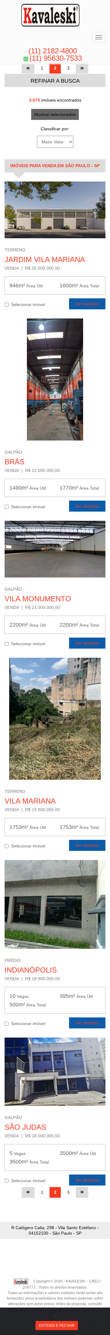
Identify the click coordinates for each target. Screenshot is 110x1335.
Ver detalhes (87, 303)
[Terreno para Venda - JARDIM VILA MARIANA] (55, 210)
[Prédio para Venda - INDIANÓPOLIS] (55, 904)
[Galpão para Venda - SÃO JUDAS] (55, 1072)
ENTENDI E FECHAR (57, 1325)
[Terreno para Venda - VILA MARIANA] (55, 719)
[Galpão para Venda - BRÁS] (55, 379)
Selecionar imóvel (27, 304)
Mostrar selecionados (55, 114)
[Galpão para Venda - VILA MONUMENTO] (55, 549)
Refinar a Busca (55, 81)
